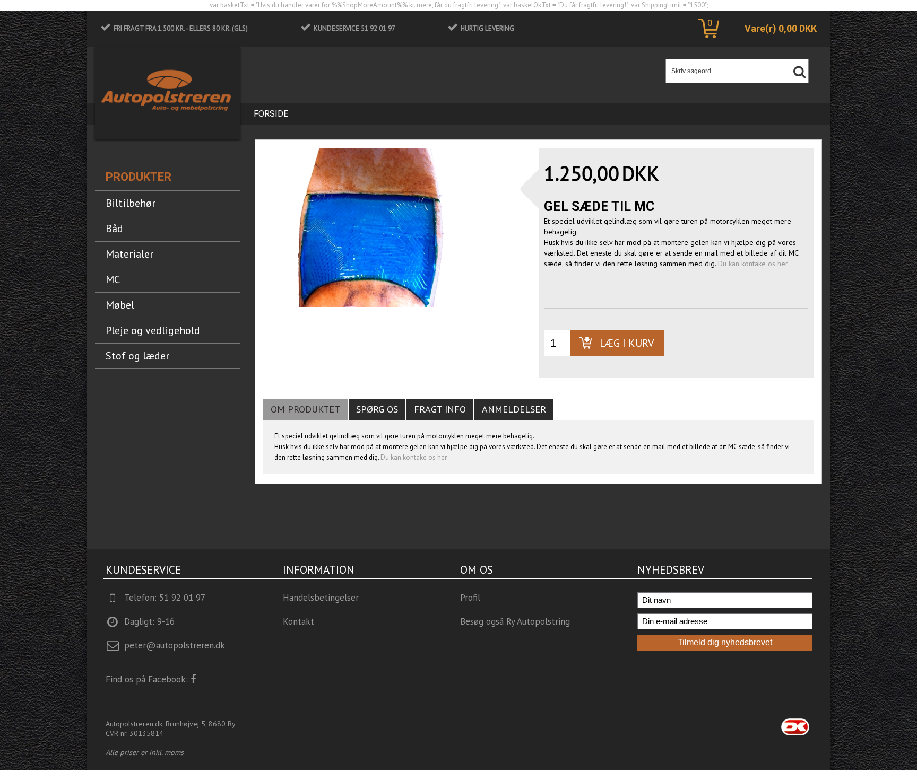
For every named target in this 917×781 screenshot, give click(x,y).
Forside (271, 114)
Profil (470, 597)
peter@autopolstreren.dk (174, 645)
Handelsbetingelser (321, 597)
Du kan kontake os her (753, 263)
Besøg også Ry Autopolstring (515, 621)
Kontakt (298, 621)
